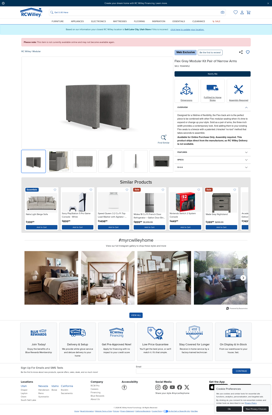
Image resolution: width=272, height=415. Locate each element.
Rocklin (64, 390)
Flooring (139, 21)
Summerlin (43, 396)
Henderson (43, 390)
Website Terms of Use (103, 411)
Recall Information (87, 411)
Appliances (77, 21)
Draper (24, 390)
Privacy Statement (127, 411)
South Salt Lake (28, 400)
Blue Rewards (97, 395)
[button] (27, 3)
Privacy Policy (251, 403)
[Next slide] (170, 102)
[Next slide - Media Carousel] (243, 278)
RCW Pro (95, 385)
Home (76, 411)
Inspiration (158, 21)
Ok (229, 409)
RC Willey (26, 51)
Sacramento (67, 393)
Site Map (194, 411)
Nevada (43, 386)
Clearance (198, 21)
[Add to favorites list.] (55, 190)
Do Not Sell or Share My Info (179, 411)
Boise (54, 390)
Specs (180, 159)
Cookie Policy (157, 411)
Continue (241, 371)
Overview (182, 107)
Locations (27, 382)
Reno (41, 393)
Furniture (58, 21)
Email (138, 366)
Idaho (55, 386)
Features (182, 152)
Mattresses (120, 21)
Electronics (98, 21)
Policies (116, 411)
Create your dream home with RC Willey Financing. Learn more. (136, 3)
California (67, 386)
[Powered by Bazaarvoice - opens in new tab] (236, 308)
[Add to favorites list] (248, 52)
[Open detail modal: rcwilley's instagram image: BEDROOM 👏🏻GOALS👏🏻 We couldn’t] (108, 278)
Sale (217, 21)
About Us (95, 399)
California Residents (143, 411)
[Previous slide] (24, 102)
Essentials (179, 21)
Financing (95, 392)
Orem (23, 396)
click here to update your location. (187, 29)
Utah (24, 386)
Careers (94, 389)
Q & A (180, 167)
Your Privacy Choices (256, 409)
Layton (24, 393)
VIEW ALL (136, 315)
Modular (37, 51)
